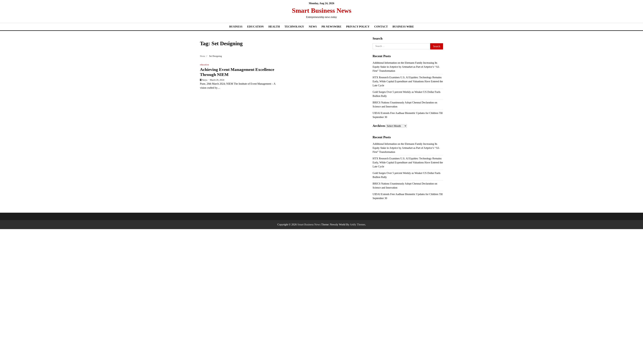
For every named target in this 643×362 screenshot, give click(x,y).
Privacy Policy (358, 26)
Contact (381, 26)
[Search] (440, 13)
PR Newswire (331, 26)
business (235, 26)
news (313, 26)
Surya (204, 80)
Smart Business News (321, 10)
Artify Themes (357, 224)
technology (294, 26)
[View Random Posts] (433, 13)
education (255, 26)
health (274, 26)
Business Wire (403, 26)
